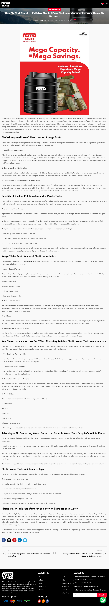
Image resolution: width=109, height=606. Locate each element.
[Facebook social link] (4, 540)
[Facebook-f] (47, 601)
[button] (103, 600)
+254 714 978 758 (85, 583)
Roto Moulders (49, 20)
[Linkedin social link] (20, 540)
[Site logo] (5, 4)
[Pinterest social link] (14, 540)
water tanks (28, 261)
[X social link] (9, 540)
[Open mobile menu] (106, 4)
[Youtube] (39, 601)
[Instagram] (43, 601)
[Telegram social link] (25, 540)
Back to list (54, 553)
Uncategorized (54, 9)
